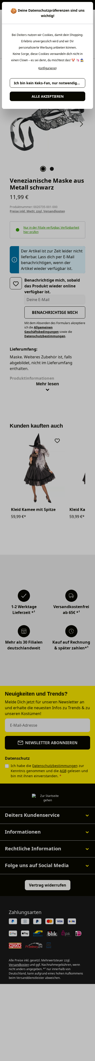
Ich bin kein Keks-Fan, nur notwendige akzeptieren (49, 83)
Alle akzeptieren (48, 96)
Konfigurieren (47, 68)
